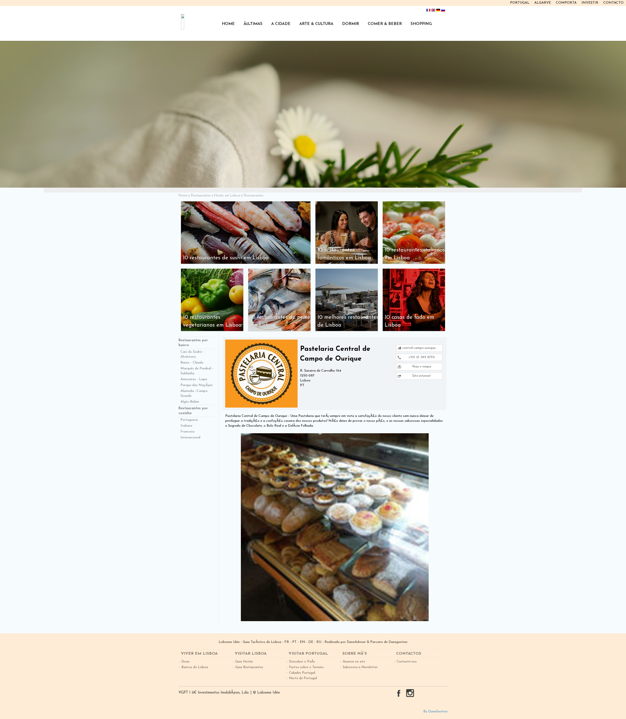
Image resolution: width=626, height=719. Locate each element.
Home (183, 195)
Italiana (186, 426)
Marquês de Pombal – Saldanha (197, 371)
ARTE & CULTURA (316, 24)
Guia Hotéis (244, 661)
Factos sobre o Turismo (306, 667)
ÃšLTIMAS (253, 24)
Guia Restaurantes (249, 667)
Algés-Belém (189, 402)
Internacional (190, 437)
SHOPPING (421, 24)
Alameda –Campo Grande (194, 393)
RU (318, 642)
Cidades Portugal (302, 672)
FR (286, 642)
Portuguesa (189, 420)
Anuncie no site (354, 661)
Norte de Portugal (303, 678)
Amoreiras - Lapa (193, 379)
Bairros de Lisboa (194, 667)
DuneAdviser (356, 642)
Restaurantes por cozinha (193, 411)
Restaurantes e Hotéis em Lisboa (215, 195)
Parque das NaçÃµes (196, 385)
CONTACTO (613, 3)
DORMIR (350, 24)
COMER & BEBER (385, 24)
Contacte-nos (407, 661)
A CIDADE (281, 24)
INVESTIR (589, 3)
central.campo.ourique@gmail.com (422, 348)
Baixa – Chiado (191, 363)
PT (294, 642)
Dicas (185, 661)
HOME (228, 24)
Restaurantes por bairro (193, 343)
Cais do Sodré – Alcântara (192, 354)
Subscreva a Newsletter (360, 667)
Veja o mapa (421, 366)
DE (310, 642)
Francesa (187, 432)
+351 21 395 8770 (421, 357)
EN (302, 642)
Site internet (421, 376)
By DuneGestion (435, 711)
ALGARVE (542, 3)
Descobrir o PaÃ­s (302, 661)
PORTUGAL (519, 3)
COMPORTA (566, 3)
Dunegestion (398, 642)
